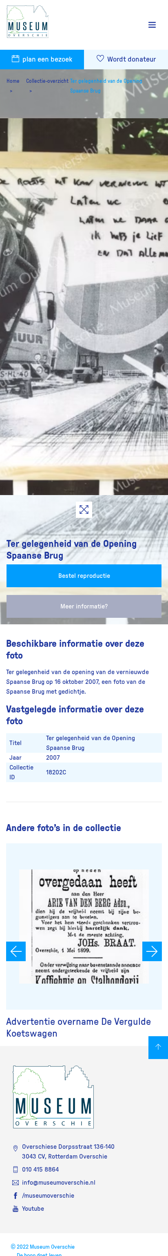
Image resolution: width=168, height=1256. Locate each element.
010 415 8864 (40, 1169)
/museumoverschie (48, 1195)
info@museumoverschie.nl (58, 1182)
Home (13, 81)
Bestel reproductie (84, 576)
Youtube (33, 1208)
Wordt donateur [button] (131, 59)
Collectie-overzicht (47, 81)
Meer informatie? (84, 606)
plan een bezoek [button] (46, 59)
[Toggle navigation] (152, 25)
